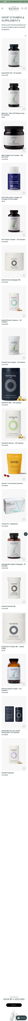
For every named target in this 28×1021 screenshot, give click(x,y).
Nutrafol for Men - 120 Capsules (11, 402)
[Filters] (25, 35)
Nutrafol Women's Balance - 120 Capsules (12, 321)
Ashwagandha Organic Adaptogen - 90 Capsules (14, 565)
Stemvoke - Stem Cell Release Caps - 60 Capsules (13, 114)
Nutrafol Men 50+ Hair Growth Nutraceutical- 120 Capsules (11, 731)
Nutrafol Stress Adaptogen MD (11, 280)
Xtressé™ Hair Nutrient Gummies (12, 483)
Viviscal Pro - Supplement (10, 524)
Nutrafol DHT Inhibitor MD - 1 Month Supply (13, 647)
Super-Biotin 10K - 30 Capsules (11, 73)
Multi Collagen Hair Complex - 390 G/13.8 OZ (12, 156)
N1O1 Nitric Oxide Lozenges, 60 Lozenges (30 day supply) (12, 198)
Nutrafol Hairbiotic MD (8, 606)
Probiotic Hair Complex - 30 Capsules (13, 362)
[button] (22, 8)
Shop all (14, 1005)
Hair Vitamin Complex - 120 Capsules (13, 239)
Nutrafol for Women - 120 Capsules (12, 443)
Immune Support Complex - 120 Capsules (11, 689)
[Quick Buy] (24, 68)
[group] (14, 1)
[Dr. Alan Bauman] (14, 8)
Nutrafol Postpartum (8, 773)
